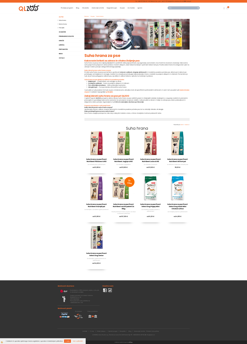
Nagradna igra (112, 8)
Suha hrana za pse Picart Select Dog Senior (96, 224)
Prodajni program (67, 8)
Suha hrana (62, 20)
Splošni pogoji (112, 300)
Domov (86, 16)
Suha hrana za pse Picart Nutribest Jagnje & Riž (123, 129)
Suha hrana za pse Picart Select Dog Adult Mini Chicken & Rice (177, 175)
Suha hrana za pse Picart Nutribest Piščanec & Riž (96, 129)
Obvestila (85, 8)
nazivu (187, 94)
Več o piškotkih (78, 341)
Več (96, 209)
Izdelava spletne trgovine (121, 311)
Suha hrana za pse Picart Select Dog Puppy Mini (150, 174)
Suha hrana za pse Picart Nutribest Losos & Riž (150, 129)
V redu (67, 341)
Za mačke (131, 8)
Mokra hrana (63, 24)
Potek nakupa (101, 300)
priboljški (109, 61)
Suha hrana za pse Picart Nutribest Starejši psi (96, 174)
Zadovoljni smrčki (98, 8)
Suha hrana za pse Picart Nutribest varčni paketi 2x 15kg (123, 175)
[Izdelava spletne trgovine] (130, 311)
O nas (92, 300)
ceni (181, 94)
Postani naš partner (153, 300)
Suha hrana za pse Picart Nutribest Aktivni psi (177, 129)
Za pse (122, 8)
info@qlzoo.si (150, 304)
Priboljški (61, 28)
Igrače (140, 8)
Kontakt (85, 300)
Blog (77, 8)
